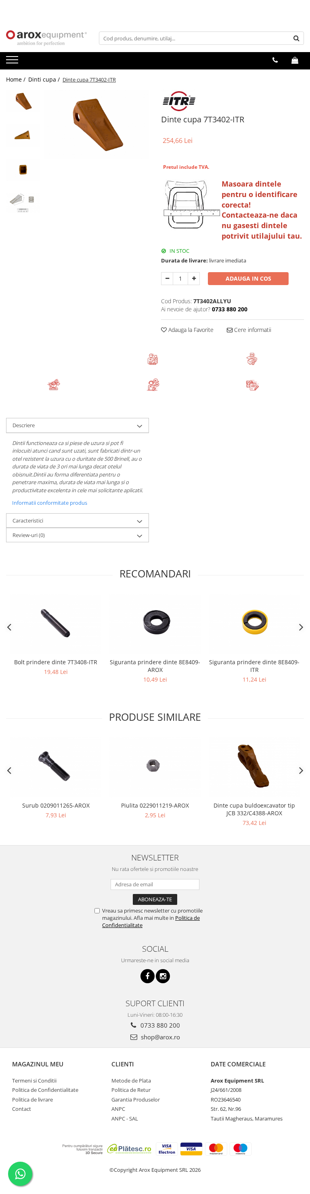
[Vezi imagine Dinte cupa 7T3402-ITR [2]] (23, 170)
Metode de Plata (131, 1080)
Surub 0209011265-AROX (56, 805)
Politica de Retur (131, 1089)
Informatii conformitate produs (49, 502)
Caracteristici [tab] (28, 520)
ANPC (118, 1108)
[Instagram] (163, 976)
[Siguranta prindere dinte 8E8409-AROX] (155, 624)
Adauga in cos (248, 278)
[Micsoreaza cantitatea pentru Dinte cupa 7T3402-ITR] (167, 278)
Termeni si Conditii (34, 1080)
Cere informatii (251, 330)
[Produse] (13, 62)
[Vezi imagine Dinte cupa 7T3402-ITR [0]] (23, 101)
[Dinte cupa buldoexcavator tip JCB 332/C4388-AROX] (254, 767)
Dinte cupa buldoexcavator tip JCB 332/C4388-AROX (254, 809)
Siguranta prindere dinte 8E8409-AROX (155, 666)
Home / (16, 79)
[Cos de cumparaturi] (295, 60)
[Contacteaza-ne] (275, 60)
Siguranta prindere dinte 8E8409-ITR (254, 666)
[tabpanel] (96, 124)
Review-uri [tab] (29, 535)
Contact (21, 1108)
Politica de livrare (32, 1099)
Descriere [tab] (24, 425)
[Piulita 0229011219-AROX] (155, 767)
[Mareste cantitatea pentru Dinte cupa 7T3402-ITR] (194, 278)
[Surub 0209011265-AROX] (55, 767)
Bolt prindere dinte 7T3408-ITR (55, 662)
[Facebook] (147, 976)
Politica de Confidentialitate (45, 1089)
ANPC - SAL (124, 1118)
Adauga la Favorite (190, 330)
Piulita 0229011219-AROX (155, 805)
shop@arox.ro (159, 1037)
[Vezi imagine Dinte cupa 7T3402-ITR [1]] (23, 135)
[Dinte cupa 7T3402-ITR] (96, 124)
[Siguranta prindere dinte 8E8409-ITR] (254, 624)
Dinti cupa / (44, 79)
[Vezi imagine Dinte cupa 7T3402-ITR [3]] (23, 203)
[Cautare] (296, 38)
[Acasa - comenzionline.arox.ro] (46, 38)
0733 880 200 (159, 1025)
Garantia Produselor (135, 1099)
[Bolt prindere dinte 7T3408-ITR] (55, 624)
